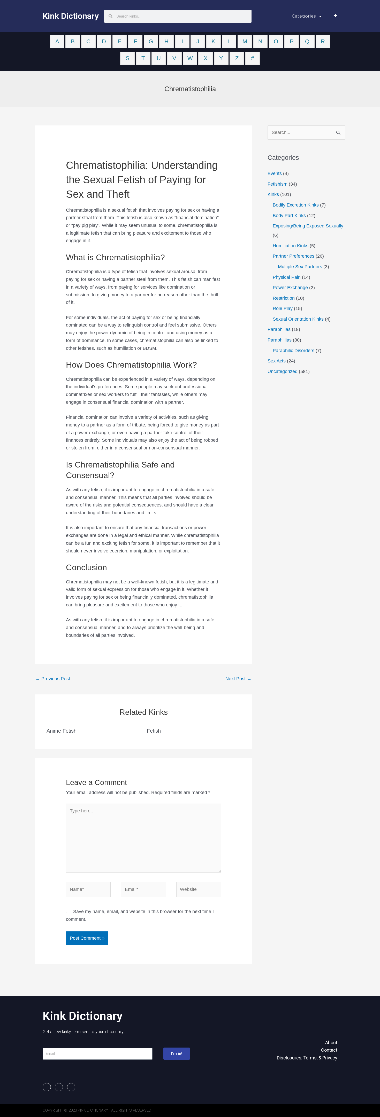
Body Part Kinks (289, 215)
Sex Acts (277, 360)
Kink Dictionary (71, 16)
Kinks (273, 194)
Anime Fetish (62, 731)
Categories (304, 16)
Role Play (283, 308)
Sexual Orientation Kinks (298, 319)
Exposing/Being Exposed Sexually (308, 225)
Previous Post (52, 678)
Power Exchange (290, 287)
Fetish (154, 731)
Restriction (284, 298)
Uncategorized (283, 371)
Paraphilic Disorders (293, 350)
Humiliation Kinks (290, 245)
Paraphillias (280, 340)
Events (275, 173)
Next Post (238, 678)
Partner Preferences (293, 256)
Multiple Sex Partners (300, 266)
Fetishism (277, 184)
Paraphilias (279, 329)
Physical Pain (287, 277)
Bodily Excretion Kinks (296, 205)
